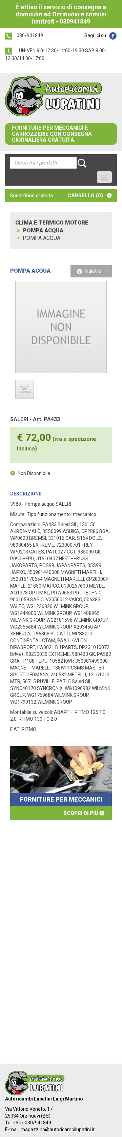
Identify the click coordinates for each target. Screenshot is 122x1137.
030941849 (75, 21)
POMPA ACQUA (43, 230)
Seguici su (95, 35)
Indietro (92, 271)
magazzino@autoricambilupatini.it (58, 1129)
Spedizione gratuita (31, 195)
